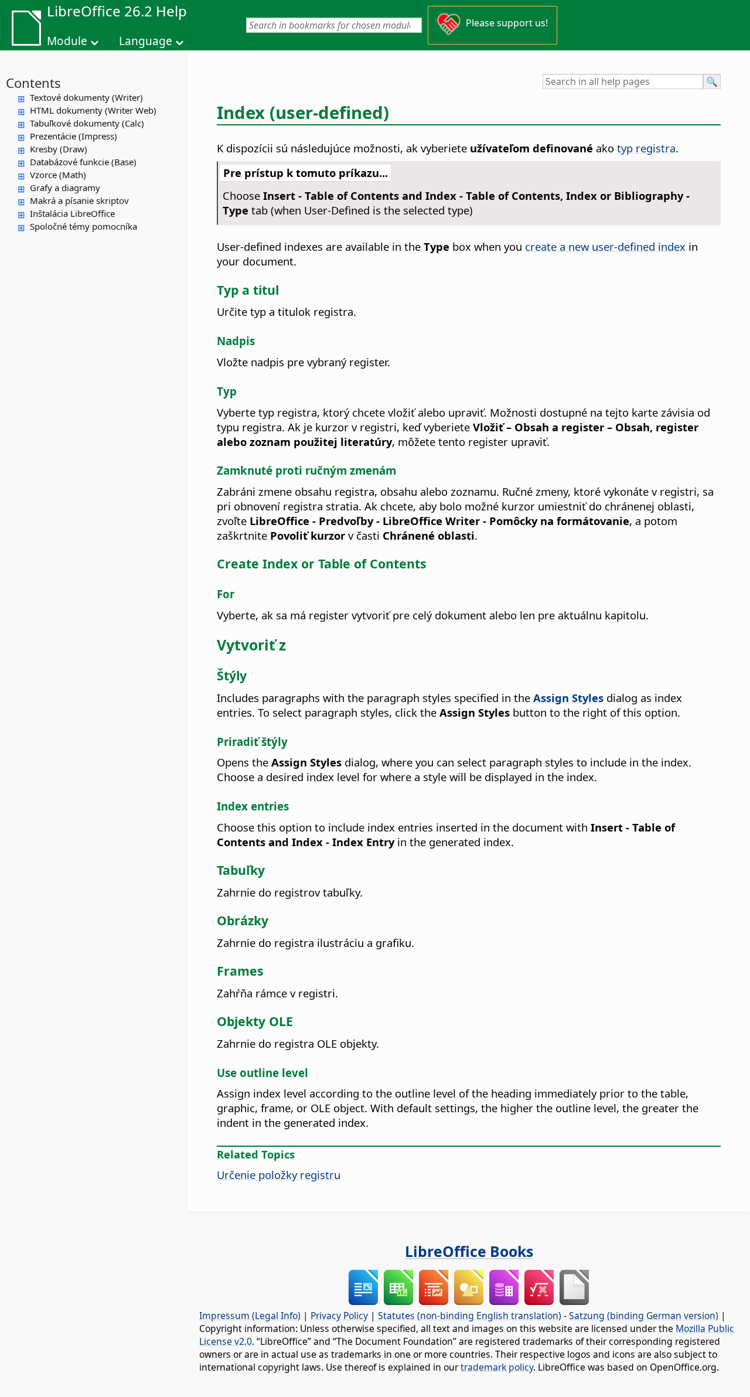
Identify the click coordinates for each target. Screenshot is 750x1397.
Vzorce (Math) (58, 174)
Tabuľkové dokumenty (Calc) (87, 123)
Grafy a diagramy (65, 187)
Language (145, 41)
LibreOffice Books (469, 1251)
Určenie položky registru (278, 1174)
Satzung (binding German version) (643, 1315)
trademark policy (497, 1367)
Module (67, 41)
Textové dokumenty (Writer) (86, 97)
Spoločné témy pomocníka (83, 226)
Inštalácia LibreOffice (72, 213)
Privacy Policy (339, 1315)
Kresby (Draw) (58, 149)
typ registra (646, 148)
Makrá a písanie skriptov (79, 200)
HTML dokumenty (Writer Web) (93, 110)
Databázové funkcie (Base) (83, 162)
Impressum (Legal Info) (250, 1315)
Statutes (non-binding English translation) (469, 1315)
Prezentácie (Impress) (73, 136)
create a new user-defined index (605, 246)
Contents (33, 82)
